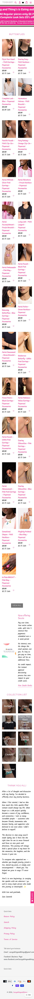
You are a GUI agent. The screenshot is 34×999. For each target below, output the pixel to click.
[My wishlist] (23, 2)
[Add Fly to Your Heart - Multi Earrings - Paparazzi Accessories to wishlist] (13, 72)
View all (17, 605)
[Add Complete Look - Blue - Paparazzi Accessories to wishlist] (13, 108)
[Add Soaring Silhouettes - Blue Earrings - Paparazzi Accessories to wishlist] (29, 502)
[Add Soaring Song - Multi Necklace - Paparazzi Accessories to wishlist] (29, 72)
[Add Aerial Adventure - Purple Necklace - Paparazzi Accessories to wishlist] (29, 192)
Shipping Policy (10, 928)
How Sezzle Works (25, 685)
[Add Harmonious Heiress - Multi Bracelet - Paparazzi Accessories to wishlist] (29, 114)
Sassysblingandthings (20, 992)
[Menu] (31, 2)
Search (6, 922)
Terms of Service (10, 939)
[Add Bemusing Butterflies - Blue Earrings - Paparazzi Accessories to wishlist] (13, 326)
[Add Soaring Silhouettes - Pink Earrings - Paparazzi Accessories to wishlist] (29, 456)
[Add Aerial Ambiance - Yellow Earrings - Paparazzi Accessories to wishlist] (29, 410)
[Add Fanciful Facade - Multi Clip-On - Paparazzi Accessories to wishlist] (13, 153)
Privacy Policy (9, 933)
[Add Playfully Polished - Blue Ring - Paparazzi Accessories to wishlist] (29, 544)
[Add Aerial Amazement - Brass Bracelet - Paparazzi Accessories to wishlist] (13, 365)
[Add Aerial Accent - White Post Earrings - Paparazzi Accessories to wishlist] (13, 452)
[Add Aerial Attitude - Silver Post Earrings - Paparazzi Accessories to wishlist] (13, 195)
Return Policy (9, 916)
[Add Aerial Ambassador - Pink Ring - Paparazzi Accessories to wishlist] (13, 280)
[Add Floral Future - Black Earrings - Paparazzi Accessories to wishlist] (13, 410)
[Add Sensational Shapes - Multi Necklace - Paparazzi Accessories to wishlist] (13, 547)
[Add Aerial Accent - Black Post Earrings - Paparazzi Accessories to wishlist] (29, 279)
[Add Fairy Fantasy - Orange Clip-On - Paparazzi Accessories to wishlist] (29, 153)
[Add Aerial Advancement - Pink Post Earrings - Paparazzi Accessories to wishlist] (13, 502)
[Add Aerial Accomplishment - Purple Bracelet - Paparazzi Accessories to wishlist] (13, 237)
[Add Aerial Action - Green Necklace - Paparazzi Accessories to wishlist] (29, 319)
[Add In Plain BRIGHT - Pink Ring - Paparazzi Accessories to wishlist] (13, 590)
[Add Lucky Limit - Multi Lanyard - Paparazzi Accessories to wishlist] (29, 234)
